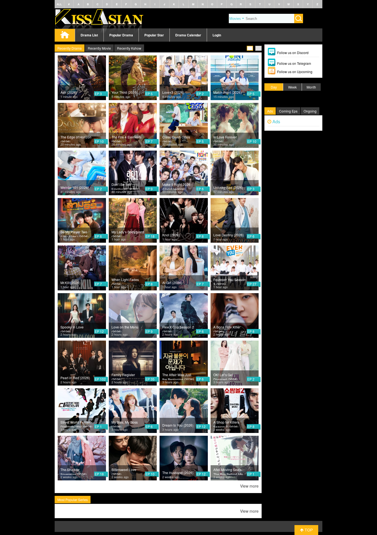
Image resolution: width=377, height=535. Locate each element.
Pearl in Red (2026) (75, 377)
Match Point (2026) (227, 92)
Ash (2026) (68, 92)
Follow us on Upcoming (294, 71)
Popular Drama (121, 35)
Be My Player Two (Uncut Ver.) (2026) (74, 233)
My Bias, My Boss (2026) (124, 423)
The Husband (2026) (177, 472)
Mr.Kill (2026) (70, 282)
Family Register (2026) (123, 376)
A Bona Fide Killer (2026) (226, 328)
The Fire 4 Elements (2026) (126, 138)
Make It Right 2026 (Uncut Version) (176, 186)
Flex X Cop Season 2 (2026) (178, 328)
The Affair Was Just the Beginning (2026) (178, 376)
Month (311, 87)
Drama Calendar (188, 35)
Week (292, 87)
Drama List (89, 35)
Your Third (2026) (124, 92)
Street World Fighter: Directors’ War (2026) (76, 423)
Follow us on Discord (293, 52)
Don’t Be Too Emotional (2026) (124, 186)
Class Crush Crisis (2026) (176, 138)
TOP (308, 530)
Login (217, 35)
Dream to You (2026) (177, 425)
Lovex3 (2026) (173, 92)
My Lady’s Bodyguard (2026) (127, 233)
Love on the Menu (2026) (125, 328)
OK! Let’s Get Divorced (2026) (225, 376)
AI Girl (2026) (172, 282)
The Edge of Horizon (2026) (75, 138)
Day (274, 87)
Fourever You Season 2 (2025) (229, 281)
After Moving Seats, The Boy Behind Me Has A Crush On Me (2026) (228, 471)
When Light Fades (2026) (125, 281)
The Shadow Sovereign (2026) (73, 471)
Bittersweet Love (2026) (123, 471)
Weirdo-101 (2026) (74, 187)
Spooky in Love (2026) (72, 328)
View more (249, 486)
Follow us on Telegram (294, 63)
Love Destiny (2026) (228, 234)
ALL (59, 4)
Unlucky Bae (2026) (228, 187)
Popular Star (154, 35)
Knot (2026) (171, 234)
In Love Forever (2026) (225, 138)
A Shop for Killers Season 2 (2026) (226, 423)
